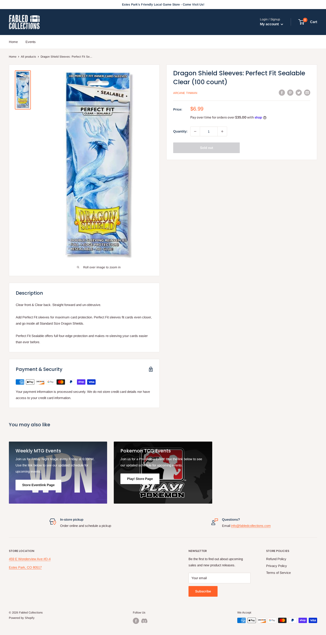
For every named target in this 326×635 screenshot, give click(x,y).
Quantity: (180, 131)
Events (31, 42)
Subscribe (203, 591)
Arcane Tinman (185, 93)
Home (13, 42)
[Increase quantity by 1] (222, 131)
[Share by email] (307, 92)
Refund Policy (276, 559)
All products (28, 56)
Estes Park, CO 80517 (25, 567)
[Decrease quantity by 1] (195, 131)
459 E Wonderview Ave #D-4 (30, 559)
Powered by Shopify (22, 617)
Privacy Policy (276, 566)
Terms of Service (278, 573)
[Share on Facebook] (282, 92)
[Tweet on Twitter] (299, 92)
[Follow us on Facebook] (136, 621)
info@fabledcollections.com (251, 526)
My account (270, 24)
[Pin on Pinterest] (290, 92)
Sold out (206, 148)
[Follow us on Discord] (144, 621)
